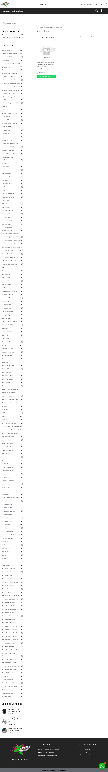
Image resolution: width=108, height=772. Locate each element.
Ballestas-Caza (6, 116)
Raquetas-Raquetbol (8, 480)
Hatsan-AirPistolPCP (8, 365)
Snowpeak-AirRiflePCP (8, 538)
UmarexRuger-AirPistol (8, 643)
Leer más (42, 72)
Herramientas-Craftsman (9, 392)
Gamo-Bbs (5, 328)
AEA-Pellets (5, 60)
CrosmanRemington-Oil (9, 260)
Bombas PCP (5, 187)
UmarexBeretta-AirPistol (9, 602)
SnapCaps (5, 528)
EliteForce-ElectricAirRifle (9, 291)
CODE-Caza (5, 200)
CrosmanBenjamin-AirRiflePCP (11, 233)
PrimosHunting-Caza (8, 470)
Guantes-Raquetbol (7, 355)
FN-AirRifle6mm (6, 304)
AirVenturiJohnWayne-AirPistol (11, 83)
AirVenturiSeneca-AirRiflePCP (11, 86)
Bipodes (4, 170)
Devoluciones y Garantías (87, 755)
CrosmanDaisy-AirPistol (9, 243)
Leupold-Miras (6, 440)
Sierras (4, 501)
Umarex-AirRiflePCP (8, 585)
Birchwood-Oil (6, 176)
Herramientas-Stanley (8, 403)
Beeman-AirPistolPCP (8, 140)
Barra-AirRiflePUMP (8, 130)
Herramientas (6, 386)
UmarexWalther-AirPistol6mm (11, 666)
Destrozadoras (6, 274)
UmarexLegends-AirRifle (9, 636)
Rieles (3, 490)
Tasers (3, 562)
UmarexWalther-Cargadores (10, 673)
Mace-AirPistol (6, 446)
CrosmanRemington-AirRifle (10, 257)
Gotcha (4, 345)
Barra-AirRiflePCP (7, 126)
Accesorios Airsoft (7, 50)
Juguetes (4, 416)
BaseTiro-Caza (6, 133)
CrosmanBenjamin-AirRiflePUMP (11, 237)
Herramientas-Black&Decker (10, 389)
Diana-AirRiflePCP (7, 284)
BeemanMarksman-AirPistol (10, 153)
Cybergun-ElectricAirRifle (9, 264)
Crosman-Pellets (6, 224)
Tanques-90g (5, 555)
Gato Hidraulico (6, 342)
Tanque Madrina (6, 548)
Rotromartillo (6, 494)
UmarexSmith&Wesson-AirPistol (11, 650)
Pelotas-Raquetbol (7, 467)
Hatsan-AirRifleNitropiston (10, 369)
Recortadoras (6, 487)
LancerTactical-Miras (8, 436)
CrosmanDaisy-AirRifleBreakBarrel (12, 247)
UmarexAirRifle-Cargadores (10, 599)
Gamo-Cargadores (7, 331)
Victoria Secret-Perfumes (9, 686)
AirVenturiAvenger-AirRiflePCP (11, 63)
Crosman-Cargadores (8, 220)
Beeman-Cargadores (8, 150)
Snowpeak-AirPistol (8, 531)
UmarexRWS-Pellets (8, 646)
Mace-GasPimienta (7, 450)
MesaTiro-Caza (6, 453)
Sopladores (5, 541)
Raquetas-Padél (6, 477)
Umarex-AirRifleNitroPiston (10, 582)
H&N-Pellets (5, 362)
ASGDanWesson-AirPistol (9, 113)
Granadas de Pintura (8, 352)
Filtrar (5, 37)
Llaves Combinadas (7, 443)
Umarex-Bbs (5, 589)
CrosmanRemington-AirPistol (10, 254)
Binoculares (5, 166)
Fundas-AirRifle (6, 308)
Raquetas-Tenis (6, 484)
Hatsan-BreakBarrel (7, 375)
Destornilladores (6, 271)
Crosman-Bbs (6, 217)
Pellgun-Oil (5, 463)
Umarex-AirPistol (7, 575)
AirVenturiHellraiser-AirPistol (10, 80)
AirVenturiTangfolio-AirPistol (10, 103)
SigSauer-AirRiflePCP (8, 514)
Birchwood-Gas (6, 173)
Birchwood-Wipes (7, 183)
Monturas (5, 457)
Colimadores (5, 204)
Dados (3, 267)
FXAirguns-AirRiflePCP (8, 311)
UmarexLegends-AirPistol (9, 633)
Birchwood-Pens (7, 180)
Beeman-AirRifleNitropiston (10, 143)
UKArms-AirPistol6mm (8, 568)
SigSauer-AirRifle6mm (8, 511)
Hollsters (4, 406)
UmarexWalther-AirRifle (9, 669)
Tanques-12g (5, 551)
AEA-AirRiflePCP (7, 57)
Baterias (4, 137)
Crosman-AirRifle (7, 214)
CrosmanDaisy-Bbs (7, 250)
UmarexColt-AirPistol (8, 612)
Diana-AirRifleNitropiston (9, 281)
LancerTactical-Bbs (7, 430)
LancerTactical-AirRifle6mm (10, 423)
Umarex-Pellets (6, 592)
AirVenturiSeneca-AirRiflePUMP (11, 90)
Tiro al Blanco (6, 565)
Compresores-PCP (7, 207)
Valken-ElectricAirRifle (8, 683)
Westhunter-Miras (7, 693)
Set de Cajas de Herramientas (10, 497)
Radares (4, 474)
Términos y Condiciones (87, 752)
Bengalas (4, 163)
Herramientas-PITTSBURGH (10, 399)
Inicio (38, 27)
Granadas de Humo (7, 348)
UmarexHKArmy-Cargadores (10, 629)
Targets (4, 558)
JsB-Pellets (5, 413)
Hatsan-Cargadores (7, 379)
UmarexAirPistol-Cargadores (10, 595)
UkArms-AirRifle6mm (8, 572)
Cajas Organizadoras (8, 197)
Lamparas (4, 419)
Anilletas (4, 106)
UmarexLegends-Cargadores (10, 639)
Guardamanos (6, 359)
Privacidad (87, 749)
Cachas (4, 190)
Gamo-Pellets (6, 338)
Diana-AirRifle (6, 277)
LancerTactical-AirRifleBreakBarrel (12, 426)
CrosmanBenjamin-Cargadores (11, 240)
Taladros (4, 545)
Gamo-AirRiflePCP (7, 325)
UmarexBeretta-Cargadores (10, 609)
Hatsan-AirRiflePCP (7, 372)
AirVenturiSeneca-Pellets (9, 93)
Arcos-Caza (5, 109)
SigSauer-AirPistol (7, 504)
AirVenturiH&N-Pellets (8, 76)
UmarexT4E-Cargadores (9, 659)
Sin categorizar (6, 524)
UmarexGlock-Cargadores (9, 622)
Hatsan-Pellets (6, 382)
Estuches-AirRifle (7, 298)
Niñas (3, 460)
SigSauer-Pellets (6, 521)
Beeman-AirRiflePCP (8, 147)
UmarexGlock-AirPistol (8, 619)
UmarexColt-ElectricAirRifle (10, 616)
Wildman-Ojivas (6, 696)
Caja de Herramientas (8, 193)
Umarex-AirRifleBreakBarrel (10, 578)
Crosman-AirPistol (7, 210)
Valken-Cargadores (7, 679)
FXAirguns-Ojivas (7, 315)
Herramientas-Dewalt (8, 396)
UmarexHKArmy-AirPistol (9, 626)
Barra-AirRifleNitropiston (9, 123)
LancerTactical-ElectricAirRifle (10, 433)
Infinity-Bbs (5, 409)
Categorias (43, 4)
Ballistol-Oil (5, 120)
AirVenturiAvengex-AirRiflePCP (11, 73)
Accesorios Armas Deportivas (10, 53)
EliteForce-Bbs (6, 287)
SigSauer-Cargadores (8, 518)
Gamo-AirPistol (6, 318)
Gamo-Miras (5, 335)
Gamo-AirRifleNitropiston (9, 321)
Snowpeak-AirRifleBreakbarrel (11, 534)
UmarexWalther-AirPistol (9, 662)
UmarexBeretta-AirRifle (9, 606)
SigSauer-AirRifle (7, 507)
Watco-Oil (5, 689)
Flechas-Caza (6, 301)
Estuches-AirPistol (7, 294)
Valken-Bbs (5, 676)
